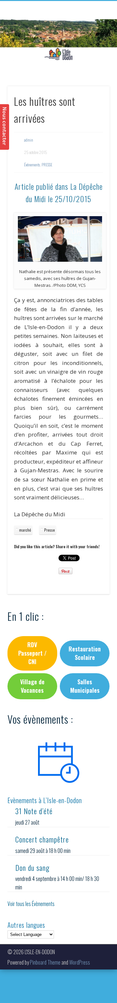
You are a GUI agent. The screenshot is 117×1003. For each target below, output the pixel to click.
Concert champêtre (42, 839)
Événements (32, 164)
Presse (49, 530)
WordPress (79, 962)
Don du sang (32, 867)
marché (25, 530)
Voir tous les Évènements (31, 904)
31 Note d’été (34, 811)
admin (28, 140)
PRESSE (47, 164)
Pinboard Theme (45, 962)
